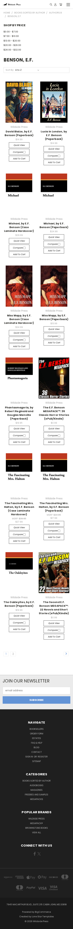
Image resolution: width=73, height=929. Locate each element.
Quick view (19, 145)
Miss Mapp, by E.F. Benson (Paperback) (54, 317)
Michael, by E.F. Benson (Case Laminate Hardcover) (19, 227)
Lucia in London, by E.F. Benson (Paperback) (54, 135)
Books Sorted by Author (37, 780)
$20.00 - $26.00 (12, 45)
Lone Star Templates (43, 916)
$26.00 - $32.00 (12, 49)
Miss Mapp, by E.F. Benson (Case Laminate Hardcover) (19, 319)
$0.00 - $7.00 (11, 31)
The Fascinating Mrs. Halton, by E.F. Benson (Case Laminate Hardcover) (19, 508)
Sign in (29, 756)
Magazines (36, 789)
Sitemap (36, 761)
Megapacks (36, 799)
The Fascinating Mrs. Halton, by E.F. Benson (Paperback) (54, 506)
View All (36, 832)
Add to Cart (19, 158)
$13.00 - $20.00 (12, 40)
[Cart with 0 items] (61, 4)
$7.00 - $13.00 (11, 36)
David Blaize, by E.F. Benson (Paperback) (19, 133)
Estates (36, 738)
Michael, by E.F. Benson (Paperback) (54, 225)
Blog (36, 747)
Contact (36, 752)
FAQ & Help (36, 742)
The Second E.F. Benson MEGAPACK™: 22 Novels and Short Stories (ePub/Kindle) (54, 607)
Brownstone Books (36, 827)
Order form (36, 733)
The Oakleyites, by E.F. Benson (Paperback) (19, 604)
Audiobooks (36, 785)
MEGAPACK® (36, 823)
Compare (18, 152)
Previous (5, 925)
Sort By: (10, 70)
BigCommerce (43, 911)
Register (43, 756)
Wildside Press (36, 818)
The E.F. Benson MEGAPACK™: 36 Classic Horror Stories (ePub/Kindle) (54, 413)
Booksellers (37, 728)
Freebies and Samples (36, 794)
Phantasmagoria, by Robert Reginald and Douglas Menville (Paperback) (19, 413)
